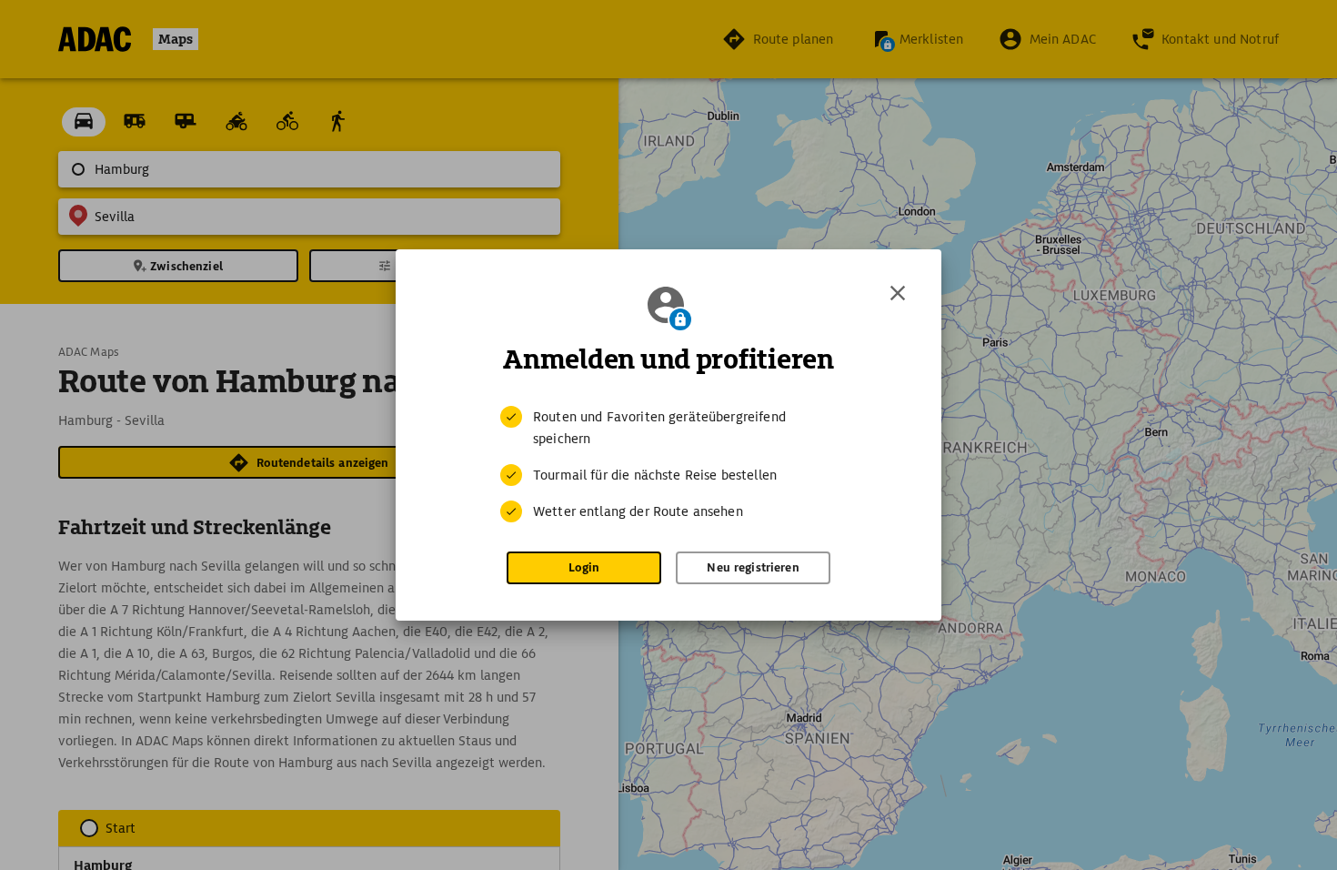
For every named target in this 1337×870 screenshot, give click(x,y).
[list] (668, 464)
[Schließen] (898, 293)
